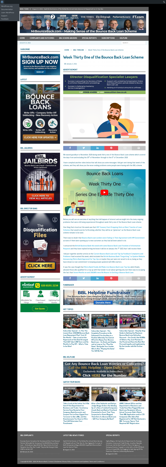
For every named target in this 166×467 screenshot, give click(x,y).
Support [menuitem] (4, 16)
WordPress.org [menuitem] (6, 6)
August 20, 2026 (112, 454)
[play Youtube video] (104, 192)
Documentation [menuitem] (7, 9)
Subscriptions (108, 38)
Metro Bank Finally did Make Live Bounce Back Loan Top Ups (107, 267)
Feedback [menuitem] (5, 19)
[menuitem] (2, 2)
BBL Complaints (26, 435)
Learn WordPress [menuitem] (7, 13)
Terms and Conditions (96, 461)
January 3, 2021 (71, 64)
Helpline (123, 38)
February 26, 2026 (27, 452)
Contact (50, 461)
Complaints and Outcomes (42, 38)
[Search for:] (133, 43)
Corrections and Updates (80, 461)
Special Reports (89, 38)
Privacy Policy (66, 461)
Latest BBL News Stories (73, 435)
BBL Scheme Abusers (68, 38)
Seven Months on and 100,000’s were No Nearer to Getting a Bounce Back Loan (103, 272)
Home (22, 38)
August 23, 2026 (69, 449)
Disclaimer (58, 461)
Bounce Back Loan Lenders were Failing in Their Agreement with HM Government (113, 238)
